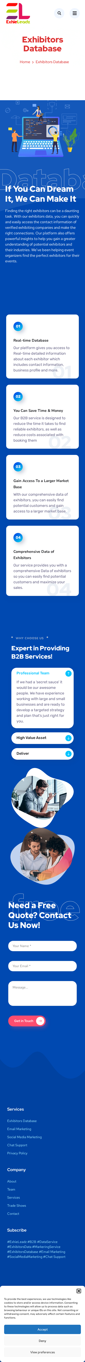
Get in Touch (23, 1021)
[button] (79, 1291)
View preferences (42, 1352)
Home (25, 61)
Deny (42, 1341)
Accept (43, 1329)
